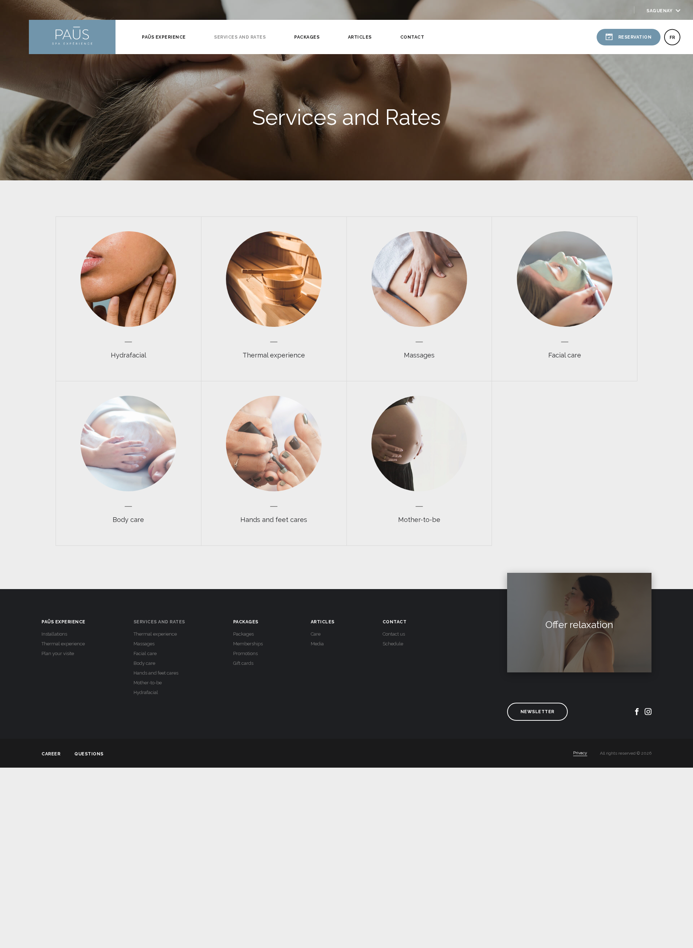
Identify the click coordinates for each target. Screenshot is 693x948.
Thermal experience (63, 643)
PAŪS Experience (164, 37)
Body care (144, 663)
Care (316, 634)
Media (317, 643)
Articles (360, 37)
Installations (54, 634)
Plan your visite (58, 653)
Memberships (248, 643)
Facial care (145, 653)
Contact (412, 37)
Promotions (245, 653)
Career (51, 753)
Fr (672, 37)
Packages (306, 37)
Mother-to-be (148, 682)
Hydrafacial (146, 692)
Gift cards (243, 663)
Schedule (393, 643)
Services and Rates (240, 37)
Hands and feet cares (156, 673)
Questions (89, 753)
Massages (144, 643)
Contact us (394, 634)
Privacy (580, 752)
